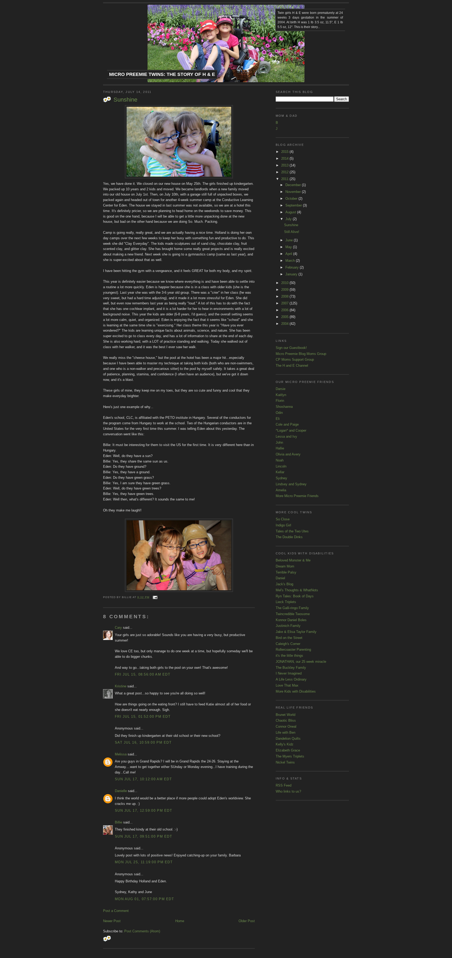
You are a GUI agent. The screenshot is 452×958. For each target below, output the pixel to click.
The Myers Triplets (290, 756)
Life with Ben (285, 732)
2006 (285, 310)
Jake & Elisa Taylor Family (296, 632)
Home (179, 921)
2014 (285, 158)
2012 (285, 172)
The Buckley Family (291, 668)
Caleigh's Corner (288, 644)
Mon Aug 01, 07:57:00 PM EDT (144, 899)
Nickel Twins (285, 762)
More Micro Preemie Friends (297, 496)
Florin (280, 401)
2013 (285, 165)
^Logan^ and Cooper (291, 430)
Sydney (281, 478)
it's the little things (289, 656)
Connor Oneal (286, 726)
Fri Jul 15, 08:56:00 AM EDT (142, 674)
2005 (285, 317)
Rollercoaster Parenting (293, 649)
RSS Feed (283, 785)
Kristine (120, 686)
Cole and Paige (287, 424)
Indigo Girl (283, 525)
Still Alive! (291, 232)
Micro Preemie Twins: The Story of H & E (162, 74)
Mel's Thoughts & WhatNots (297, 590)
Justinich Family (288, 626)
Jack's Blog (284, 584)
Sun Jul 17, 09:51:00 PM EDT (143, 836)
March (290, 261)
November (293, 192)
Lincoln (281, 466)
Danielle (121, 791)
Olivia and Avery (288, 454)
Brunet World (285, 715)
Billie (118, 822)
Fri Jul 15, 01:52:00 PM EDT (143, 716)
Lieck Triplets (286, 602)
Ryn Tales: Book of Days (295, 596)
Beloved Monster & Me (293, 560)
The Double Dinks (289, 537)
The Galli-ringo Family (292, 608)
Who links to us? (288, 791)
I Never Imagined (289, 673)
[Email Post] (154, 597)
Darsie (280, 389)
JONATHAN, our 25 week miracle (301, 662)
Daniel (280, 578)
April (289, 254)
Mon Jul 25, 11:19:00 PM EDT (144, 862)
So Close (283, 519)
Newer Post (112, 921)
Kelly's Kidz (284, 744)
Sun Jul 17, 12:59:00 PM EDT (143, 810)
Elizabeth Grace (288, 750)
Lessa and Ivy (286, 436)
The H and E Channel (292, 365)
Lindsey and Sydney (291, 484)
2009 (285, 290)
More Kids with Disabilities (296, 691)
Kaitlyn (281, 395)
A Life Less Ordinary (291, 679)
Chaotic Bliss (286, 720)
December (293, 185)
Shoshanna (284, 407)
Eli (278, 419)
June (289, 240)
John (279, 442)
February (292, 267)
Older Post (247, 921)
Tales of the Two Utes (292, 531)
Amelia (281, 490)
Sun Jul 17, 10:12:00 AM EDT (143, 779)
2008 (285, 296)
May (289, 247)
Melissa (121, 754)
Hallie (280, 448)
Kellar (280, 472)
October (291, 198)
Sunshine (125, 99)
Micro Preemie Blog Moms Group (301, 354)
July (289, 219)
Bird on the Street (289, 638)
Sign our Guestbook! (291, 348)
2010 (285, 283)
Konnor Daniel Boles (291, 620)
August (291, 212)
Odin (279, 413)
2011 (285, 179)
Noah (280, 460)
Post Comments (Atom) (142, 931)
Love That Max (287, 685)
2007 (285, 303)
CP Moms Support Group (295, 359)
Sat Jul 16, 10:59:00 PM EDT (143, 742)
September (294, 205)
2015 (285, 152)
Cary (118, 628)
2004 (285, 324)
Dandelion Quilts (288, 738)
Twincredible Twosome (293, 614)
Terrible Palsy (286, 572)
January (291, 274)
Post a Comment (116, 911)
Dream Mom (285, 566)
